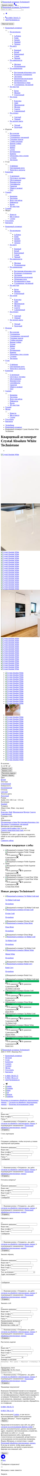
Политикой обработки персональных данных (17, 1126)
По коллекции (15, 32)
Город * (4, 1119)
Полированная (6, 788)
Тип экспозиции (7, 1272)
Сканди (33, 812)
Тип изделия (5, 1357)
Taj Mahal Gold (10, 1023)
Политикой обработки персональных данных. (18, 1443)
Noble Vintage (10, 860)
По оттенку (14, 113)
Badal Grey (9, 1046)
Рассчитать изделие (9, 773)
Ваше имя (4, 1114)
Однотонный (6, 784)
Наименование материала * (11, 1321)
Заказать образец (8, 775)
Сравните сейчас (7, 840)
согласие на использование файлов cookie (17, 1427)
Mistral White (10, 1034)
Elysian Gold (10, 1000)
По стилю (13, 97)
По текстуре (14, 87)
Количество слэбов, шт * (10, 1325)
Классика (4, 812)
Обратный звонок (7, 24)
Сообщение (5, 1159)
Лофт (10, 812)
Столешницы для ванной (18, 824)
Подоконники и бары (9, 822)
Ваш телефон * (6, 1117)
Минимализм (18, 812)
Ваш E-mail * (6, 1154)
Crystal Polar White (12, 886)
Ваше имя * (5, 1263)
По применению (16, 68)
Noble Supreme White (13, 875)
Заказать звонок (7, 5)
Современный (6, 814)
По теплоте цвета (16, 121)
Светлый (4, 792)
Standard (4, 804)
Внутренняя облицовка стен (28, 822)
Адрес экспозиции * (8, 1274)
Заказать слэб (6, 768)
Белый (3, 780)
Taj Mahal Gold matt (12, 989)
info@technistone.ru (12, 20)
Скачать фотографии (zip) (11, 828)
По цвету (13, 46)
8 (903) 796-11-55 (11, 1078)
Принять (4, 1421)
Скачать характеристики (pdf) (12, 830)
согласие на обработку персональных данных (18, 1123)
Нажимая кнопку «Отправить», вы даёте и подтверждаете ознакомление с (19, 1124)
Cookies (16, 1414)
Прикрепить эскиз (8, 1368)
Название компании (8, 1147)
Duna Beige (9, 1012)
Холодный (5, 796)
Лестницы (5, 824)
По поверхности (16, 60)
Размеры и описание (8, 1359)
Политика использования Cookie (21, 1104)
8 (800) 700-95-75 (13, 18)
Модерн (26, 812)
